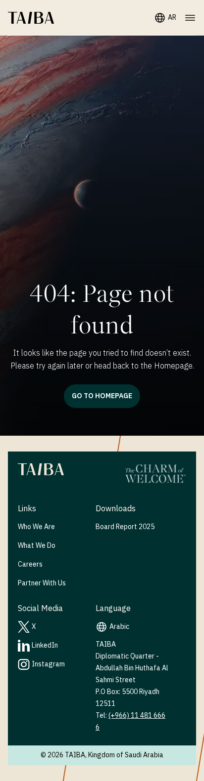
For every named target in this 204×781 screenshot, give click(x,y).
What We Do (36, 545)
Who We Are (36, 527)
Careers (30, 564)
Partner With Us (42, 583)
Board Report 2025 (125, 527)
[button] (31, 18)
